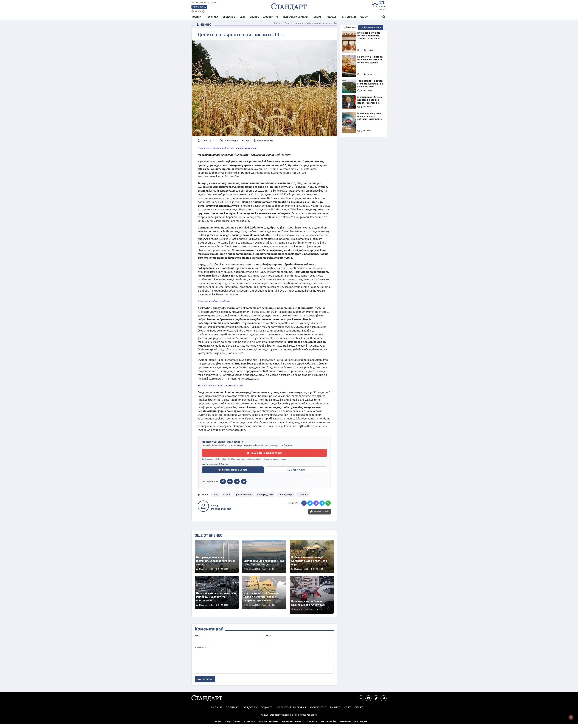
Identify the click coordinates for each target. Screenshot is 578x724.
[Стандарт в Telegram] (237, 481)
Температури (285, 494)
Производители (243, 494)
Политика (232, 707)
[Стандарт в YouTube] (230, 481)
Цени (215, 494)
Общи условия (233, 721)
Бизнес (288, 23)
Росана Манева (265, 140)
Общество (250, 707)
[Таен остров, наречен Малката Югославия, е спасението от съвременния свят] (349, 86)
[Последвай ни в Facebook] (361, 698)
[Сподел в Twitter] (310, 503)
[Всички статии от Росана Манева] (203, 506)
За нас (218, 721)
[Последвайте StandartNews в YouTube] (199, 11)
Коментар (201, 647)
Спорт (358, 707)
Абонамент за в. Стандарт (353, 721)
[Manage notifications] (571, 717)
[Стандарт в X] (244, 481)
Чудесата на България (291, 707)
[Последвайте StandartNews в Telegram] (203, 11)
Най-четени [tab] (349, 27)
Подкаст (266, 707)
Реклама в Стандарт (292, 721)
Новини (278, 23)
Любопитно (318, 707)
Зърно (226, 494)
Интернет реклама (268, 721)
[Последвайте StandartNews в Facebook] (192, 11)
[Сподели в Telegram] (322, 503)
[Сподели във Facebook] (304, 503)
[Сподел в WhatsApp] (328, 503)
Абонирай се (199, 6)
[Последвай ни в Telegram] (384, 698)
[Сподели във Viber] (316, 503)
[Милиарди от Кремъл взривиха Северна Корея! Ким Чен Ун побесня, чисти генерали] (349, 102)
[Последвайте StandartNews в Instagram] (196, 11)
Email (269, 635)
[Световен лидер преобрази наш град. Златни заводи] (264, 556)
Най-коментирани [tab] (371, 27)
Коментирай (321, 511)
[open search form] (384, 17)
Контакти (311, 721)
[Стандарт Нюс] (206, 700)
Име (197, 635)
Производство (265, 494)
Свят (347, 707)
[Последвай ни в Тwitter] (376, 698)
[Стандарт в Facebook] (223, 481)
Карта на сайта (328, 721)
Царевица (303, 494)
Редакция (249, 721)
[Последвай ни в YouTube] (368, 698)
